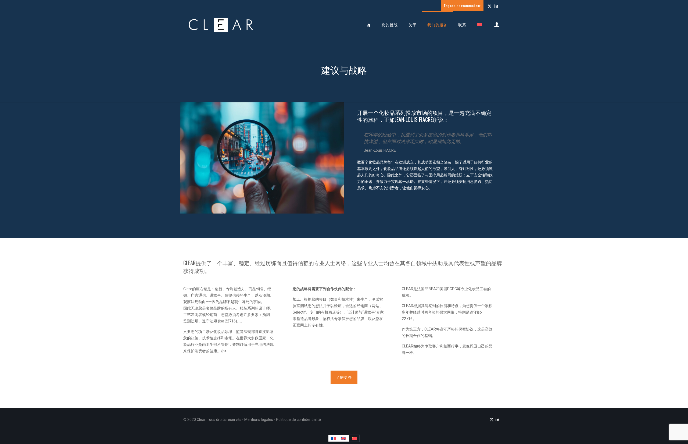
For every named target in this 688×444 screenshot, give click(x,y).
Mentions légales (259, 419)
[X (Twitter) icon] (490, 6)
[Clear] (221, 25)
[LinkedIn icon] (496, 6)
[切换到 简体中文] (354, 438)
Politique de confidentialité (298, 419)
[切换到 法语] (333, 438)
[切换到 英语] (344, 438)
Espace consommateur (462, 5)
